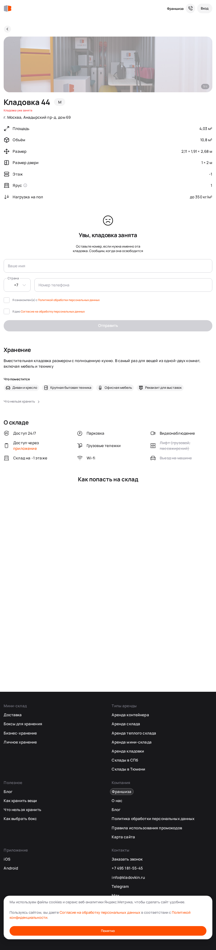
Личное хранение (20, 742)
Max (115, 895)
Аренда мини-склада (131, 742)
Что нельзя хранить (22, 809)
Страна (13, 278)
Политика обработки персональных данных (153, 818)
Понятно (108, 930)
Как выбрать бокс (20, 818)
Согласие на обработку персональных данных (53, 311)
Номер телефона (54, 285)
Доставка (13, 714)
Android (11, 868)
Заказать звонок (127, 859)
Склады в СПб (125, 760)
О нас (117, 800)
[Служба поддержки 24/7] (190, 8)
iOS (7, 859)
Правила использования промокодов (147, 827)
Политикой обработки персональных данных (69, 300)
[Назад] (7, 29)
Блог (8, 791)
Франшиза (175, 8)
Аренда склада (126, 723)
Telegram (120, 886)
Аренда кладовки (128, 751)
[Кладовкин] (7, 8)
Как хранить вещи (20, 800)
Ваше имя (16, 265)
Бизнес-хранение (20, 733)
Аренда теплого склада (134, 733)
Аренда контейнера (130, 714)
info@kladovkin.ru (128, 877)
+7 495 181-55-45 (127, 868)
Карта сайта (123, 836)
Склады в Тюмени (128, 769)
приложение (25, 448)
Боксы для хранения (23, 723)
